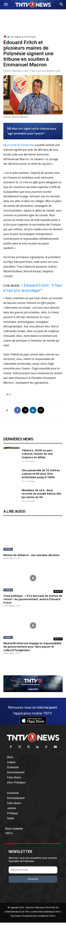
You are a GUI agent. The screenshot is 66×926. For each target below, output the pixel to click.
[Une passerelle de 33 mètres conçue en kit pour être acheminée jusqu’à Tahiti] (11, 475)
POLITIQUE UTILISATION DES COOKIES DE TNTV (32, 916)
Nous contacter (14, 828)
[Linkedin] (33, 410)
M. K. (8, 394)
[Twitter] (28, 747)
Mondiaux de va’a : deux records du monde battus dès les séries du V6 (41, 494)
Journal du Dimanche (20, 145)
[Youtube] (55, 747)
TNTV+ (9, 833)
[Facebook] (17, 410)
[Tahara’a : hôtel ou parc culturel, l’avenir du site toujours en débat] (11, 455)
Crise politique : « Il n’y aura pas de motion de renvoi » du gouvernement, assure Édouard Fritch (32, 599)
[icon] (5, 36)
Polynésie (15, 36)
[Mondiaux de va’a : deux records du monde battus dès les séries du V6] (11, 495)
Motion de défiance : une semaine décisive (31, 555)
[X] (25, 410)
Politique (30, 36)
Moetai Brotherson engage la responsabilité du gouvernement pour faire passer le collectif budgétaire (32, 647)
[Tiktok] (46, 747)
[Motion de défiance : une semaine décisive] (33, 537)
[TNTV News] (33, 737)
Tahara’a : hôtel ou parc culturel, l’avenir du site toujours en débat (37, 454)
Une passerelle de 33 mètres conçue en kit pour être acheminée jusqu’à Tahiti (41, 474)
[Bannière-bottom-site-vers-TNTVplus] (33, 691)
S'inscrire (33, 879)
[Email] (40, 410)
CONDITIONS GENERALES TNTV (45, 912)
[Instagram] (19, 747)
